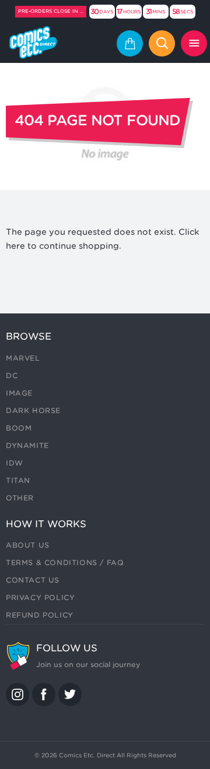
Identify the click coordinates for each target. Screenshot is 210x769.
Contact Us (33, 580)
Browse (28, 336)
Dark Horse (33, 410)
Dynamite (27, 445)
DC (12, 375)
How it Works (46, 524)
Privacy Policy (40, 597)
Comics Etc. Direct (87, 755)
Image (19, 393)
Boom (19, 428)
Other (20, 497)
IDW (14, 462)
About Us (28, 545)
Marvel (23, 358)
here (15, 246)
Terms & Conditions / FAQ (65, 562)
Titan (18, 480)
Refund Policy (40, 615)
